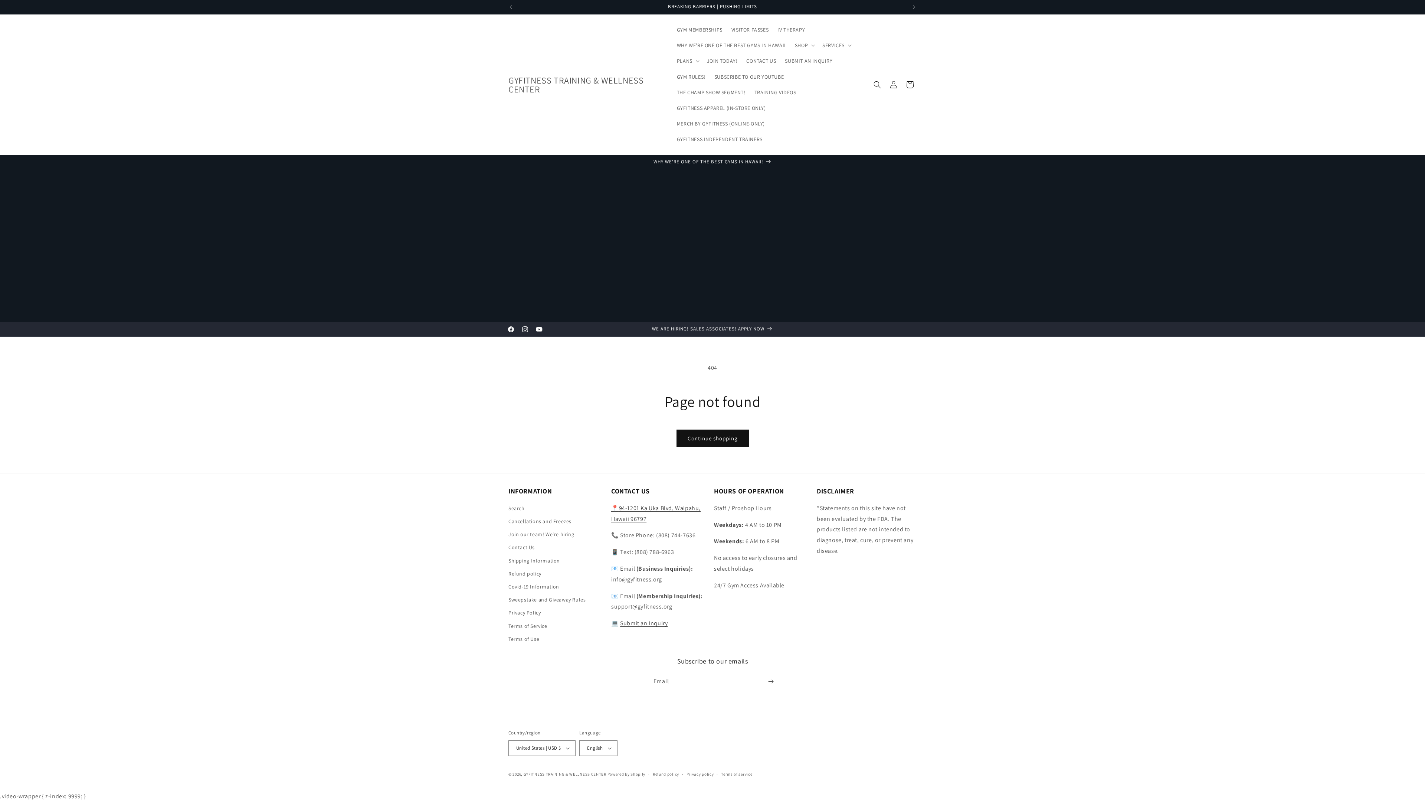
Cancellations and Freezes (539, 521)
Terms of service (736, 774)
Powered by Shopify (626, 774)
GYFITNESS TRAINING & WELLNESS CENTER (565, 774)
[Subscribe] (771, 681)
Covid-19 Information (533, 586)
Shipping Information (534, 560)
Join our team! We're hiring (541, 534)
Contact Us (521, 547)
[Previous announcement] (511, 7)
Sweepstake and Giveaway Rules (547, 599)
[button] (804, 45)
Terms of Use (523, 639)
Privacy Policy (524, 612)
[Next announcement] (914, 7)
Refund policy (524, 573)
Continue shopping (713, 438)
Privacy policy (700, 774)
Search (516, 508)
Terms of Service (527, 626)
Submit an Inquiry (644, 623)
